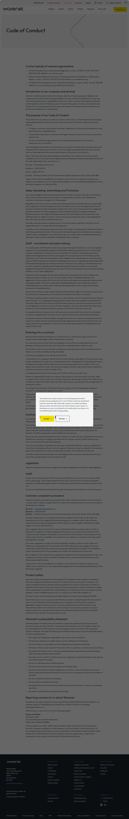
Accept (46, 419)
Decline (62, 419)
